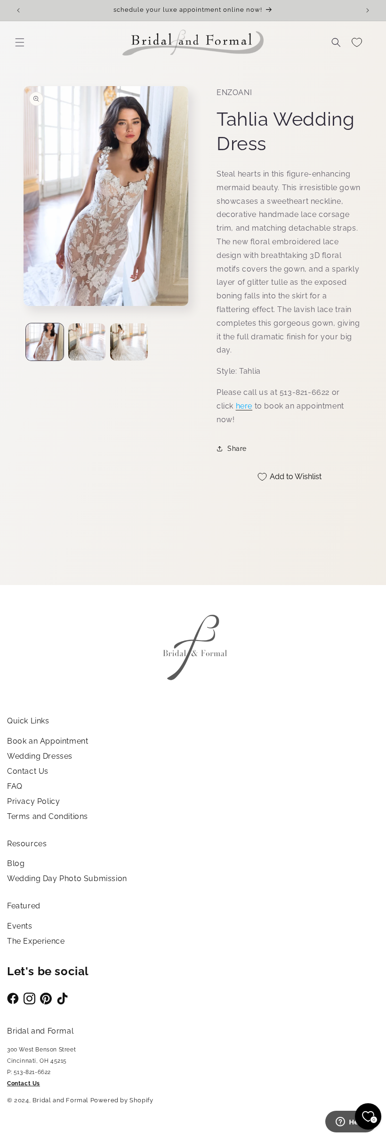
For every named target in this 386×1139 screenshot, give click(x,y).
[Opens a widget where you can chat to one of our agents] (351, 1122)
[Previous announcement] (18, 10)
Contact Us (27, 771)
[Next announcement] (367, 10)
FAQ (15, 786)
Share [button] (237, 448)
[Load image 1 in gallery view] (45, 342)
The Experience (35, 941)
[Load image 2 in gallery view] (87, 342)
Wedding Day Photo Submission (67, 878)
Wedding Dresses (39, 756)
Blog (15, 863)
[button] (19, 42)
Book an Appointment (47, 741)
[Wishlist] (356, 42)
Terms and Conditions (47, 816)
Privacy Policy (33, 801)
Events (19, 926)
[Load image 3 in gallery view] (129, 342)
